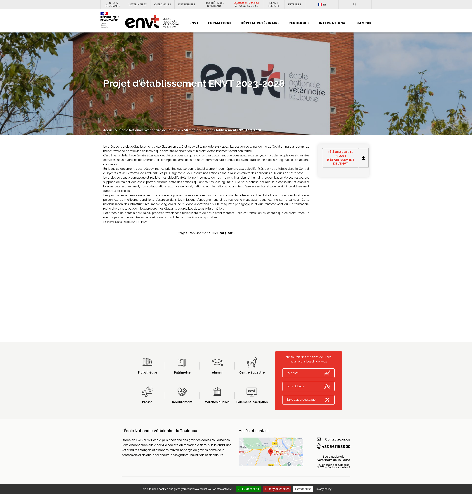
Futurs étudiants (112, 4)
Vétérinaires (138, 4)
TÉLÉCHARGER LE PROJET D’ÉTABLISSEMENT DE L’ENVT (340, 157)
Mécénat (293, 373)
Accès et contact (254, 431)
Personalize (303, 488)
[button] (354, 4)
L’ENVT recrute (274, 4)
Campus (364, 23)
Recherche (299, 23)
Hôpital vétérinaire (260, 23)
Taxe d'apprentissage (301, 399)
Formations (220, 23)
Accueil (108, 130)
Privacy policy (323, 488)
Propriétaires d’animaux (214, 4)
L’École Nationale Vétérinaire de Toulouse (149, 130)
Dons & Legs (295, 386)
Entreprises (186, 4)
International (333, 23)
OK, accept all (249, 488)
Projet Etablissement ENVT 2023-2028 (206, 233)
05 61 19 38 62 (248, 5)
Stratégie (191, 130)
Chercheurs (162, 4)
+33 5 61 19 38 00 (336, 446)
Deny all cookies (278, 488)
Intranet (294, 4)
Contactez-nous (337, 439)
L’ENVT (193, 23)
